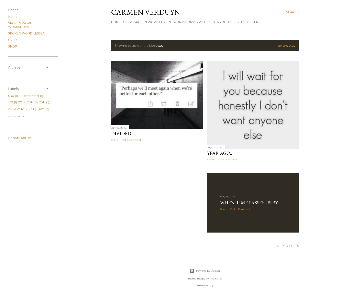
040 (12, 96)
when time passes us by (249, 202)
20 (21, 102)
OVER (127, 22)
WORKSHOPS (183, 22)
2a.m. (42, 109)
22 (11, 109)
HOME (116, 22)
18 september (30, 96)
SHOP (12, 46)
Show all (286, 46)
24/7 (30, 109)
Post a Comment (131, 139)
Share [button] (114, 139)
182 (12, 102)
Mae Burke (215, 278)
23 (20, 109)
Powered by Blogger (208, 270)
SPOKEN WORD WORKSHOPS (20, 25)
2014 (32, 102)
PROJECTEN (205, 22)
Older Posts (288, 246)
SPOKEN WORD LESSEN (152, 22)
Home (12, 17)
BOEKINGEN (249, 22)
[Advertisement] (157, 180)
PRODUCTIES (227, 22)
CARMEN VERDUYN (145, 12)
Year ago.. (219, 153)
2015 (43, 102)
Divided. (121, 133)
